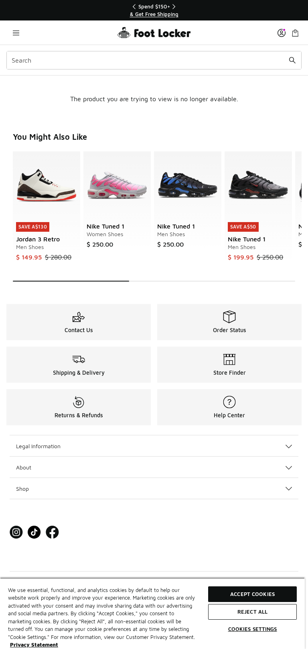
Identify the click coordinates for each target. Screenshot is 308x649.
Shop (22, 488)
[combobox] (154, 60)
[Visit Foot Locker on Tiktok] (34, 532)
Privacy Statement (34, 644)
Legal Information (38, 446)
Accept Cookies (252, 594)
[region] (154, 10)
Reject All (252, 611)
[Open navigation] (16, 32)
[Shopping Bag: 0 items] (295, 32)
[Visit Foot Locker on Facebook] (52, 532)
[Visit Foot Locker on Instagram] (16, 532)
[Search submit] (292, 60)
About (23, 467)
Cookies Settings (252, 629)
